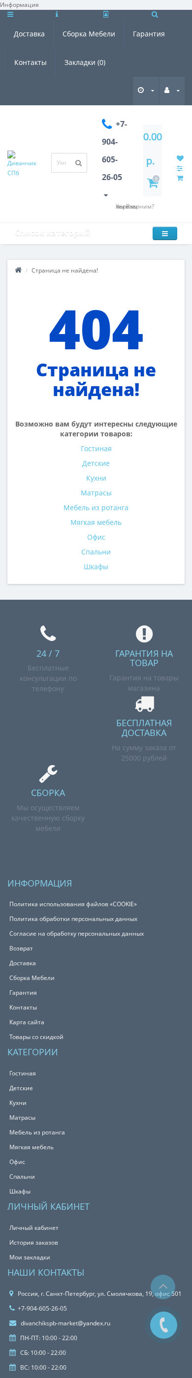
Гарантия (149, 33)
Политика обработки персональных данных (73, 919)
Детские (96, 463)
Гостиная (96, 448)
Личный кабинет (34, 1228)
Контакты (30, 62)
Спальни (96, 551)
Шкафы (96, 566)
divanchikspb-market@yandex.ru (64, 1323)
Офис (96, 537)
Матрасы (96, 492)
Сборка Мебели (89, 33)
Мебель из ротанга (96, 507)
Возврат (21, 948)
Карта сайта (26, 1022)
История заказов (33, 1242)
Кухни (96, 478)
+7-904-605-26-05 (42, 1308)
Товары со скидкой (36, 1037)
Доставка (29, 33)
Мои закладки (29, 1257)
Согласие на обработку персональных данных (76, 933)
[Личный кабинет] (172, 90)
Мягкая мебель (96, 522)
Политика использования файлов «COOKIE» (73, 904)
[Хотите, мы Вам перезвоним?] (163, 1325)
